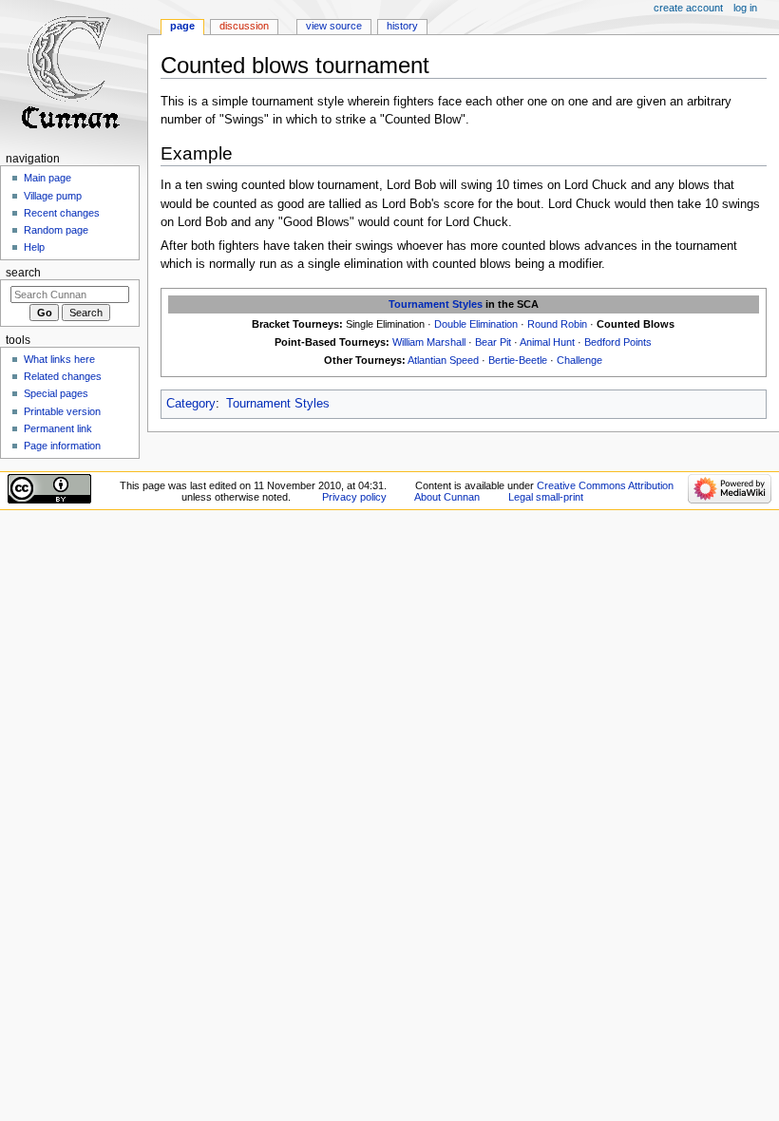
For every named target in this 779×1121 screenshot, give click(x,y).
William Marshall (429, 342)
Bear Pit (493, 342)
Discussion (244, 25)
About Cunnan (447, 497)
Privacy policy (354, 497)
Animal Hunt (547, 342)
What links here (59, 359)
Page (182, 25)
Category (191, 403)
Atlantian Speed (443, 360)
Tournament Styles (436, 304)
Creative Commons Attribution (605, 485)
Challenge (579, 360)
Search (23, 272)
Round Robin (557, 324)
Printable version (62, 411)
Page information (62, 445)
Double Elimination (476, 324)
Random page (56, 230)
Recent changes (62, 212)
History (402, 25)
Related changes (63, 376)
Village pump (53, 195)
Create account (688, 7)
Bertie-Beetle (517, 360)
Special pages (56, 393)
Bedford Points (618, 342)
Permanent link (58, 428)
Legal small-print (545, 497)
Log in (745, 7)
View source (334, 25)
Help (34, 247)
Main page (47, 177)
